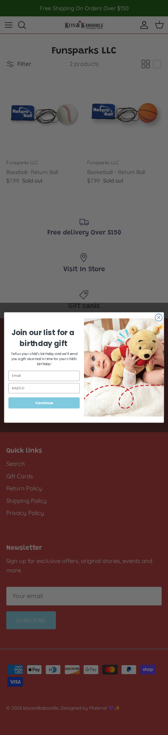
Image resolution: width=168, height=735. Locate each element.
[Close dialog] (158, 317)
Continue (44, 402)
